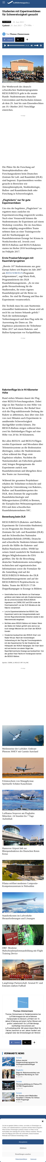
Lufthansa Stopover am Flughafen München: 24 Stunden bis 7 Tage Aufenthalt (18, 816)
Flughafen (19, 1070)
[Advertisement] (23, 139)
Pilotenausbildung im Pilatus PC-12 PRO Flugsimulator (29, 1085)
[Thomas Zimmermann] (4, 34)
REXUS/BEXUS (14, 273)
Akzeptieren (23, 1142)
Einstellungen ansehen (23, 1154)
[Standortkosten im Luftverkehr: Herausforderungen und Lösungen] (23, 902)
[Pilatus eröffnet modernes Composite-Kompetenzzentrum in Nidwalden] (23, 870)
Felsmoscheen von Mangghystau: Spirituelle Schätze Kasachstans (18, 782)
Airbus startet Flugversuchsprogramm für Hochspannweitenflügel (27, 1062)
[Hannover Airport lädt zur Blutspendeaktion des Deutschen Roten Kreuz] (23, 835)
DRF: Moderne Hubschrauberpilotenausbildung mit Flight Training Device (22, 951)
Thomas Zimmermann (19, 34)
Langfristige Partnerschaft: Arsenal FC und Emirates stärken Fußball (22, 984)
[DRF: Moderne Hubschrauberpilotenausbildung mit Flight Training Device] (23, 935)
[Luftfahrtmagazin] (17, 2)
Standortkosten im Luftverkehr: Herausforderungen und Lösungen (18, 917)
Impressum (33, 1159)
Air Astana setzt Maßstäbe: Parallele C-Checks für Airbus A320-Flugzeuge (27, 1098)
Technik (6, 22)
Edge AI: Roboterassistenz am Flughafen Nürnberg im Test (28, 1074)
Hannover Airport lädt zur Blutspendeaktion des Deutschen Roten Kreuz (20, 851)
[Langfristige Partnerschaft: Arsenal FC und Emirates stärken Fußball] (23, 970)
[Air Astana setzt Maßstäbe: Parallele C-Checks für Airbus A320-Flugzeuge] (8, 1097)
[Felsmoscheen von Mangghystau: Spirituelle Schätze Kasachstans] (23, 768)
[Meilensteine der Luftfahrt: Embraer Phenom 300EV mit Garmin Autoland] (23, 735)
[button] (43, 1121)
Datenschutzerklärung (21, 1159)
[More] (27, 39)
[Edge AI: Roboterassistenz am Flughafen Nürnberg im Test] (8, 1073)
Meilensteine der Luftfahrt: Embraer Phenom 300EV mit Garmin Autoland (20, 750)
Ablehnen (23, 1148)
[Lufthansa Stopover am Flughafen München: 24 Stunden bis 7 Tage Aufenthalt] (23, 800)
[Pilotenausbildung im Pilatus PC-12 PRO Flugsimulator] (8, 1085)
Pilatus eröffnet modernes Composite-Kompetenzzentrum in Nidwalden (20, 884)
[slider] (16, 45)
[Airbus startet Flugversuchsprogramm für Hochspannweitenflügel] (8, 1061)
